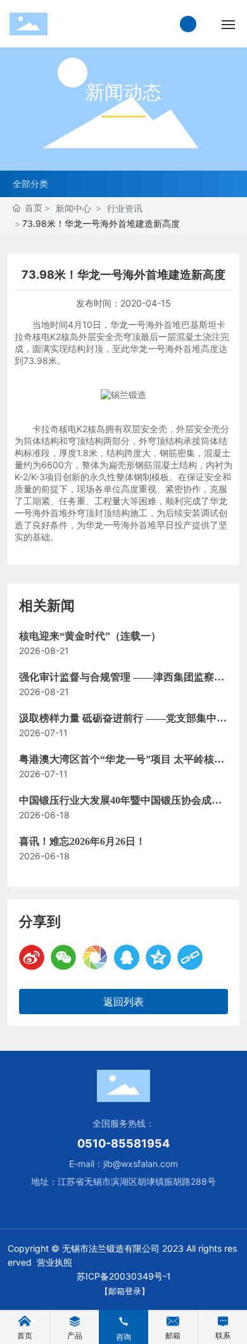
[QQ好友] (126, 957)
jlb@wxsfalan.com (140, 1163)
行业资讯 (124, 208)
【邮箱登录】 (124, 1291)
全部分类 (30, 184)
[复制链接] (190, 957)
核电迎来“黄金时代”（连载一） (90, 636)
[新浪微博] (31, 957)
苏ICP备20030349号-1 (124, 1276)
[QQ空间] (158, 957)
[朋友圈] (95, 957)
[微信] (63, 957)
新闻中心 (73, 208)
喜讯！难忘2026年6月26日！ (82, 841)
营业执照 (54, 1262)
